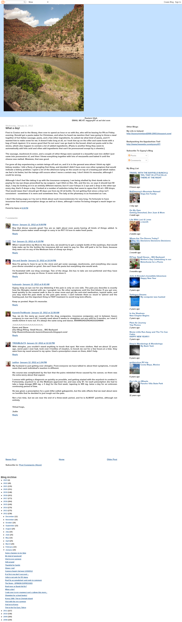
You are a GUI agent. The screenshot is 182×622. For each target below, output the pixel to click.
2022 (5, 483)
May (7, 538)
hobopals (17, 284)
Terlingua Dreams (138, 294)
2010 (5, 614)
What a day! (10, 589)
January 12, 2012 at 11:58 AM (45, 312)
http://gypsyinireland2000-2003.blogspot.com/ (149, 133)
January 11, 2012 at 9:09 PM (32, 224)
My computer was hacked (152, 297)
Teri (14, 241)
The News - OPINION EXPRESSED (19, 583)
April (8, 541)
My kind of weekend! (13, 556)
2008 (5, 620)
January (9, 550)
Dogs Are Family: (148, 194)
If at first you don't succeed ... (17, 574)
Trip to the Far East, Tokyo (15, 608)
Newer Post (11, 459)
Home (61, 459)
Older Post (112, 459)
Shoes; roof (10, 568)
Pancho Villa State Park (151, 383)
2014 (5, 508)
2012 (5, 514)
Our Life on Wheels (139, 381)
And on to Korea (11, 605)
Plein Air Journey (138, 323)
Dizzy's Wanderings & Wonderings (146, 344)
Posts (133, 155)
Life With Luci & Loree (140, 219)
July (7, 532)
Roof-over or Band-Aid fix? (16, 586)
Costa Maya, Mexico (150, 365)
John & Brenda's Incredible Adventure (148, 276)
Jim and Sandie (19, 260)
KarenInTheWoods (21, 312)
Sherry (15, 224)
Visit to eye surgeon (13, 559)
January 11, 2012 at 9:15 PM (30, 241)
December (10, 517)
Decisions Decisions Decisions (155, 241)
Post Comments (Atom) (30, 465)
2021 (5, 486)
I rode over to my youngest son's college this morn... (26, 592)
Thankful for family (12, 565)
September (10, 526)
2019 (5, 492)
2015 (5, 504)
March (8, 544)
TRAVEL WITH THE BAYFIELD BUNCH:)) (149, 173)
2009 (5, 617)
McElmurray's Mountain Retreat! (145, 191)
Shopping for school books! (16, 595)
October (9, 523)
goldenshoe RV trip (139, 362)
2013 (5, 511)
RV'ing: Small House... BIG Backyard (147, 257)
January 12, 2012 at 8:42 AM (35, 284)
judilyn (15, 362)
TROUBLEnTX (19, 343)
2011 (5, 611)
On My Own (135, 210)
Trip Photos (135, 325)
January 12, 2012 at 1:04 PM (33, 362)
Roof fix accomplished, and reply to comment (23, 580)
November (10, 520)
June (8, 535)
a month (144, 222)
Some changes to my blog (15, 553)
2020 (5, 489)
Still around (9, 562)
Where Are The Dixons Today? (144, 238)
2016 (5, 501)
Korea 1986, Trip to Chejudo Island (19, 599)
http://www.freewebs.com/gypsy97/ (143, 144)
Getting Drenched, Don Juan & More (147, 213)
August (9, 529)
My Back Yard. (147, 346)
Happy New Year (148, 278)
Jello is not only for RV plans (16, 577)
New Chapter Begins (139, 316)
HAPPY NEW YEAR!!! (139, 337)
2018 (5, 495)
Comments (135, 160)
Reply (15, 234)
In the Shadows (137, 313)
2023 (5, 480)
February (9, 547)
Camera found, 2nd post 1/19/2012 (19, 571)
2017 (5, 498)
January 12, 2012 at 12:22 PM (41, 343)
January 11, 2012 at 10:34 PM (42, 260)
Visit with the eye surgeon (15, 602)
